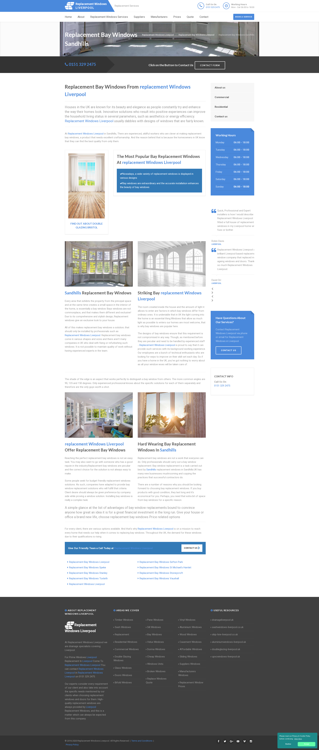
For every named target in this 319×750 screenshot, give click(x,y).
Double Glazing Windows (122, 658)
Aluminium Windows (191, 627)
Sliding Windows (188, 656)
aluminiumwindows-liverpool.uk (229, 641)
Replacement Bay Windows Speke (87, 567)
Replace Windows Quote (156, 680)
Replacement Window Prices (190, 684)
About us (220, 87)
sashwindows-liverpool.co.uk (227, 627)
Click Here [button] (298, 739)
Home (68, 16)
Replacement (122, 634)
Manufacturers (159, 16)
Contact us (221, 116)
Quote (190, 16)
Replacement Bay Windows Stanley (88, 572)
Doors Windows (123, 675)
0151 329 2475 (213, 7)
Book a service (243, 17)
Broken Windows (156, 671)
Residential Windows (126, 641)
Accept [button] (306, 744)
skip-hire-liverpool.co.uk (225, 634)
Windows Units (155, 663)
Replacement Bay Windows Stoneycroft (161, 572)
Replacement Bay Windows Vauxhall (159, 578)
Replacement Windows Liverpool (87, 584)
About (81, 16)
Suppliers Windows (190, 663)
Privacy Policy (72, 744)
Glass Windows (123, 667)
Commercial (222, 97)
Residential (221, 106)
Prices (177, 16)
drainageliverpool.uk (222, 619)
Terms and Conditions (141, 741)
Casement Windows (191, 641)
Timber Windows (124, 619)
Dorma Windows (156, 649)
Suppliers (139, 16)
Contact (204, 16)
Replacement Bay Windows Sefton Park (161, 562)
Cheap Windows (156, 656)
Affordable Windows (191, 649)
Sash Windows (123, 627)
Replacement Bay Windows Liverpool (89, 562)
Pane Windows (155, 619)
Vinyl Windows (187, 619)
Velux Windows (155, 641)
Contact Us (191, 548)
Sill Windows (154, 627)
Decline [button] (288, 744)
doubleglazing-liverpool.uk (226, 649)
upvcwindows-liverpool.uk (226, 656)
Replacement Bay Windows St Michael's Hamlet (165, 567)
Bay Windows (154, 634)
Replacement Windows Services (109, 16)
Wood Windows (188, 634)
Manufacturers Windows (187, 673)
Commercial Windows (127, 649)
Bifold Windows (123, 682)
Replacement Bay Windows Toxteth (88, 578)
